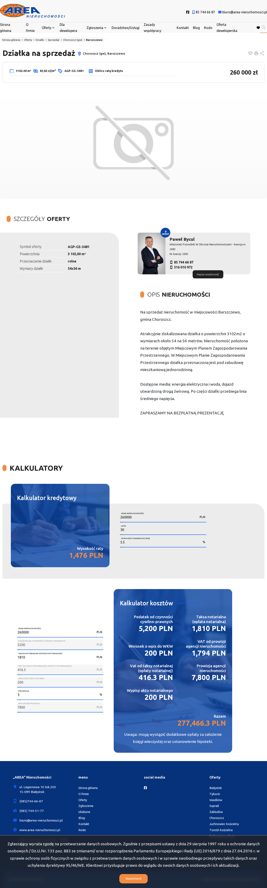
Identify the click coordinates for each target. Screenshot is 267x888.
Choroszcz (216, 818)
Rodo (208, 28)
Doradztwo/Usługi (126, 28)
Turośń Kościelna (221, 830)
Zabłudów (216, 812)
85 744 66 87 (183, 262)
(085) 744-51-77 (31, 811)
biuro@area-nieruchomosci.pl (41, 820)
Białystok (215, 788)
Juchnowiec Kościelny (224, 824)
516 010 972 (183, 267)
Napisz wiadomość (208, 274)
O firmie (30, 28)
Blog (196, 28)
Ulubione (84, 812)
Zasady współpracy (152, 28)
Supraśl (214, 806)
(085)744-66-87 (31, 801)
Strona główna (5, 28)
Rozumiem (133, 878)
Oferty (46, 28)
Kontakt (183, 28)
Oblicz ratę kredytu (108, 71)
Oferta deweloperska (227, 28)
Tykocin (214, 794)
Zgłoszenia (85, 806)
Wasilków (215, 800)
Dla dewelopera (68, 28)
